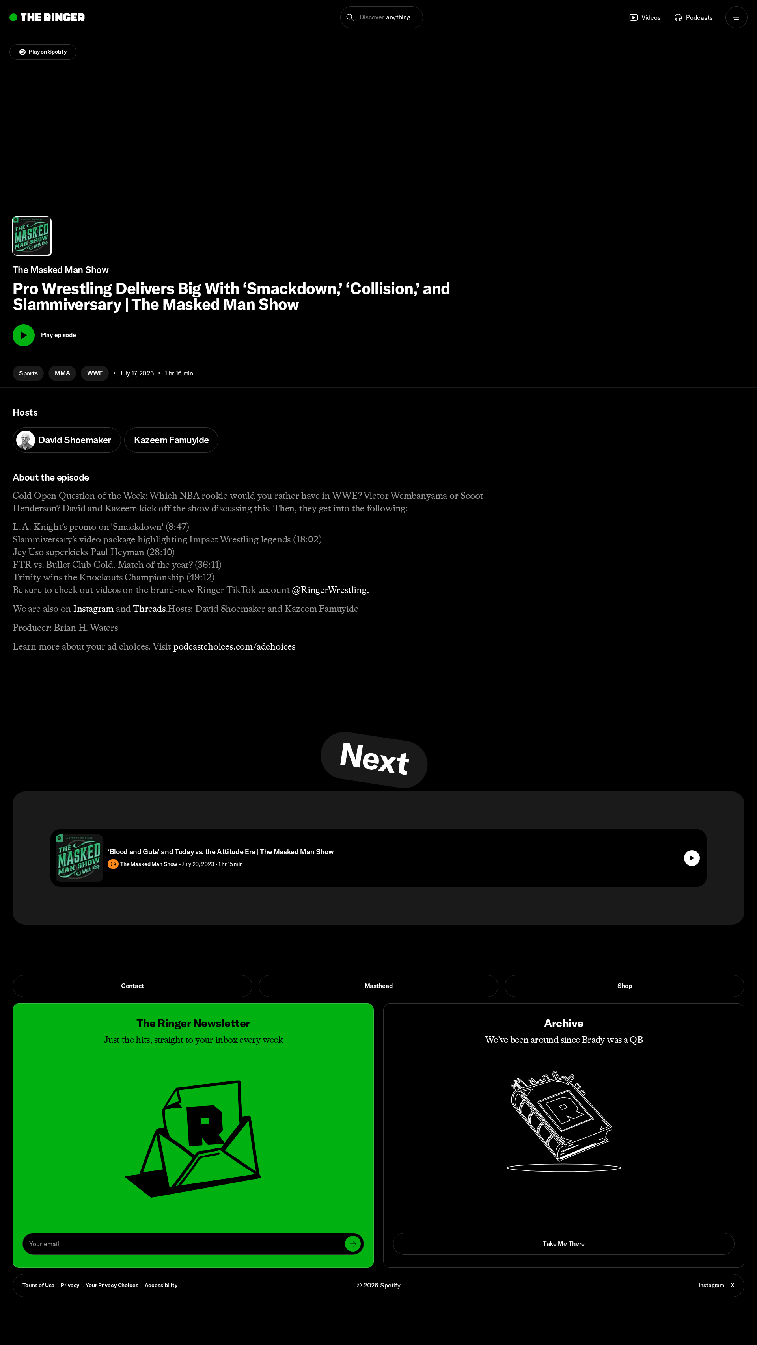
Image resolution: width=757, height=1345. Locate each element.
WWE (95, 373)
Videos (651, 17)
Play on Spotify (48, 51)
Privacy (70, 1285)
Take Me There (564, 1243)
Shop (624, 986)
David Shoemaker (74, 440)
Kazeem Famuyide (171, 440)
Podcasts (699, 17)
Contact (132, 986)
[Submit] (353, 1244)
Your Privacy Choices (112, 1285)
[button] (381, 17)
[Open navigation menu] (736, 17)
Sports (28, 373)
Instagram (92, 608)
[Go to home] (47, 17)
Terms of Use (38, 1285)
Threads (148, 608)
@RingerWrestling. (329, 589)
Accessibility (161, 1285)
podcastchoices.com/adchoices (234, 646)
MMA (62, 373)
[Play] (24, 335)
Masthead (379, 986)
